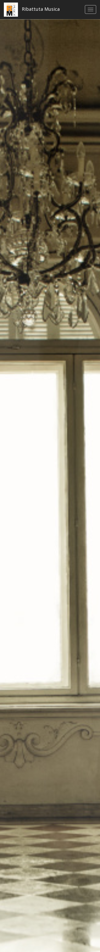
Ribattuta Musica (40, 9)
